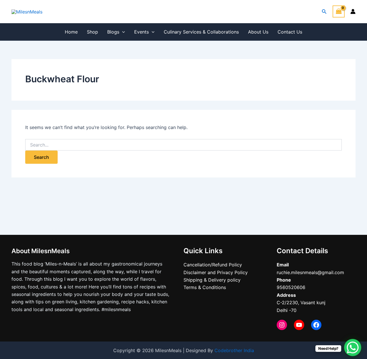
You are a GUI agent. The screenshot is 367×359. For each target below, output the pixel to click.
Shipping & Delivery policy (212, 280)
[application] (122, 31)
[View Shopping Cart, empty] (339, 11)
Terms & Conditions (205, 287)
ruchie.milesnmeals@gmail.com (310, 272)
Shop (92, 32)
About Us (258, 32)
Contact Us (290, 32)
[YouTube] (299, 325)
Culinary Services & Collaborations (201, 32)
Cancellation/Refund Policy (213, 265)
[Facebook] (316, 325)
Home (71, 32)
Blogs (113, 32)
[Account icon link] (353, 11)
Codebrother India (234, 350)
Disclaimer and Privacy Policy (216, 272)
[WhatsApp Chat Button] (352, 347)
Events (141, 32)
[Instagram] (282, 325)
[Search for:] (183, 145)
